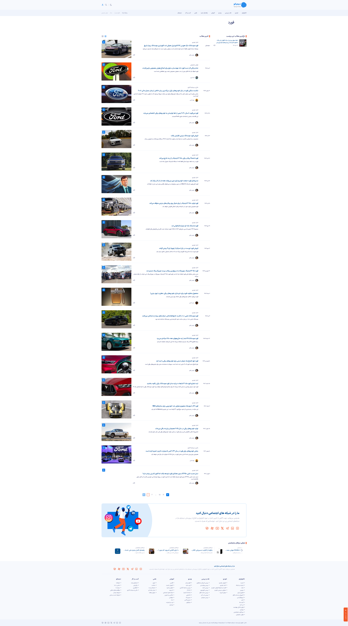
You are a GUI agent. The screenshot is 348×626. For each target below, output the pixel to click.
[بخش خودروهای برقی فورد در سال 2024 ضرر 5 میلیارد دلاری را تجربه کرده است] (116, 454)
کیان (242, 600)
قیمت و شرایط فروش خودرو (219, 588)
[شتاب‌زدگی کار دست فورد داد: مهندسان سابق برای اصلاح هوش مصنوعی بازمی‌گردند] (116, 71)
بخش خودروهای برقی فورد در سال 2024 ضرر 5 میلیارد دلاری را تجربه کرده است (172, 451)
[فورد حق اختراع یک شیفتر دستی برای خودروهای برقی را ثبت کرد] (116, 364)
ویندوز (171, 605)
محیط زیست (152, 588)
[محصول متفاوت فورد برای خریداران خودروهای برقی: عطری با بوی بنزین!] (116, 297)
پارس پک (208, 623)
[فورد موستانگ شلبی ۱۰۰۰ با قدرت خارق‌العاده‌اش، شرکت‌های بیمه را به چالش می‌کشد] (116, 319)
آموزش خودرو (222, 583)
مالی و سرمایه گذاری (193, 87)
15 (159, 495)
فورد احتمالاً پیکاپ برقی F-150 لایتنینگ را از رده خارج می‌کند (178, 158)
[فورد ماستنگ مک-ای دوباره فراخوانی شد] (116, 229)
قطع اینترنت (117, 13)
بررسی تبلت (205, 588)
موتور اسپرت (223, 593)
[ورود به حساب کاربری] (103, 5)
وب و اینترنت (169, 602)
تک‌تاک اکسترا (187, 593)
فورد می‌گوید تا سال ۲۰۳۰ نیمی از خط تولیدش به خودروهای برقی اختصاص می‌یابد (170, 113)
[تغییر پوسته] (111, 5)
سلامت (153, 585)
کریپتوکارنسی (240, 597)
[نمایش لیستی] (105, 36)
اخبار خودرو (195, 42)
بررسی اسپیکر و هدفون (202, 583)
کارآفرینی (135, 588)
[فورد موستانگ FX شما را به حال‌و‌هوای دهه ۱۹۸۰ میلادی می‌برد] (116, 342)
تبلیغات (118, 583)
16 (163, 495)
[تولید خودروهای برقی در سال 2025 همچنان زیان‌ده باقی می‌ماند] (116, 432)
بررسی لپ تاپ (204, 595)
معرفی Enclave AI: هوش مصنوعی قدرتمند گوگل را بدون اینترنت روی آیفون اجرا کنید (235, 550)
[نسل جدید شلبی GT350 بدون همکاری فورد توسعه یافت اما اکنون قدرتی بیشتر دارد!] (116, 477)
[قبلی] (241, 550)
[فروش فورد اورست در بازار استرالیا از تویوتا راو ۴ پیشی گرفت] (116, 252)
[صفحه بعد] (167, 494)
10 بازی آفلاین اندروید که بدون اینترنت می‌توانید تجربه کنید (168, 550)
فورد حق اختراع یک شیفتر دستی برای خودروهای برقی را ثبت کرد (177, 361)
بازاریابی (135, 585)
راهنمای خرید (204, 13)
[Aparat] (212, 528)
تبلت (242, 588)
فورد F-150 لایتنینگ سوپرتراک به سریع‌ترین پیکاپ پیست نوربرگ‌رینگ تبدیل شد (172, 271)
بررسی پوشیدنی (204, 585)
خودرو (236, 13)
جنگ (111, 13)
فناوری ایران (240, 593)
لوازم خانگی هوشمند (238, 607)
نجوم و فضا (152, 593)
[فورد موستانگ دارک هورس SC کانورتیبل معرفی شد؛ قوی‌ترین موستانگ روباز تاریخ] (116, 49)
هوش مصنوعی (105, 13)
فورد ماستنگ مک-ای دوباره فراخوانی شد (184, 226)
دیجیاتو (180, 13)
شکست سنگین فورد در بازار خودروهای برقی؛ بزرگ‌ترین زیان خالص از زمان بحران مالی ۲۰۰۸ (168, 90)
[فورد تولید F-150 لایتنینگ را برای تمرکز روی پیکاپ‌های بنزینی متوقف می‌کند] (116, 207)
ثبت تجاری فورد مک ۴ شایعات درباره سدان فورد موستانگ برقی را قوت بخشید (172, 383)
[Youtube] (217, 528)
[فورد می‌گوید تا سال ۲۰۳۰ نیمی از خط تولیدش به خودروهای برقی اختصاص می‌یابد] (116, 116)
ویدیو (219, 13)
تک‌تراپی (188, 595)
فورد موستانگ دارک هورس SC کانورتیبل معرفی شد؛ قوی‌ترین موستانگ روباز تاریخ (171, 45)
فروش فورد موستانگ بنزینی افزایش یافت (184, 136)
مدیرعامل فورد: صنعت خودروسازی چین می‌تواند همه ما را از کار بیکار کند (174, 181)
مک (172, 600)
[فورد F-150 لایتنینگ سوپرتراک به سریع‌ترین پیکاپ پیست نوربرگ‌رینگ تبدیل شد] (116, 274)
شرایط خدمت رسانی (115, 595)
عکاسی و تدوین (169, 595)
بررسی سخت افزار (203, 593)
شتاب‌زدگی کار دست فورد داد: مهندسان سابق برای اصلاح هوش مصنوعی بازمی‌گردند (170, 68)
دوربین (242, 590)
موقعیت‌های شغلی (115, 590)
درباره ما (118, 588)
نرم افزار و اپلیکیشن (241, 548)
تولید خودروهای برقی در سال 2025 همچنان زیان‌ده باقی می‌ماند (176, 428)
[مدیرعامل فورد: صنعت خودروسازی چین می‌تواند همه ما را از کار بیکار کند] (116, 184)
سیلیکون (188, 602)
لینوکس (171, 597)
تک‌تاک (189, 590)
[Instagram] (237, 528)
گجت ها (241, 602)
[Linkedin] (232, 528)
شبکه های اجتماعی (168, 593)
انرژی (154, 583)
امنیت (242, 583)
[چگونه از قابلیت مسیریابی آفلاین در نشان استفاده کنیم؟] (185, 551)
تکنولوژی (244, 13)
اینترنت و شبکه (240, 585)
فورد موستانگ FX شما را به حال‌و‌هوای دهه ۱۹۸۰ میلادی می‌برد (177, 338)
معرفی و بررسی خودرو (220, 590)
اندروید (171, 590)
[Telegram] (227, 528)
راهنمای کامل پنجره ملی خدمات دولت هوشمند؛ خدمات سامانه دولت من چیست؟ (134, 550)
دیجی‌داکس (187, 600)
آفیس (171, 583)
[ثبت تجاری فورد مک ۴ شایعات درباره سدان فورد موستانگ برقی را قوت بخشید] (116, 387)
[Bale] (207, 528)
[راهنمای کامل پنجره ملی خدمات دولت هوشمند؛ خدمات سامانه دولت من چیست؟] (117, 551)
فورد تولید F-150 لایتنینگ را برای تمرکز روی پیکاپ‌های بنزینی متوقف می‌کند (173, 203)
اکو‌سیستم (188, 583)
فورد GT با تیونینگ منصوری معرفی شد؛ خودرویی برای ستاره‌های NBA (175, 406)
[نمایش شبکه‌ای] (103, 36)
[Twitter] (222, 528)
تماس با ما (117, 585)
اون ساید (188, 585)
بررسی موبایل (204, 597)
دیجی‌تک (188, 597)
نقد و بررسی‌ (228, 13)
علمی (195, 13)
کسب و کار (188, 13)
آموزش (213, 13)
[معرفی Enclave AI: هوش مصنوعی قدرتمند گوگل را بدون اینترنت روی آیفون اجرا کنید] (219, 551)
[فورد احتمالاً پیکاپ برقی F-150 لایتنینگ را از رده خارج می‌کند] (116, 162)
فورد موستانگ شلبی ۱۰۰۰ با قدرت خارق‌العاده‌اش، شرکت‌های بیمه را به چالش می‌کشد (170, 316)
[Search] (106, 5)
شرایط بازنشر (116, 593)
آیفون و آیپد (170, 588)
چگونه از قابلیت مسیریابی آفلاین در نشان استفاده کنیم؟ (201, 550)
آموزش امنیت (169, 585)
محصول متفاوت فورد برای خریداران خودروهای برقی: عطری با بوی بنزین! (174, 293)
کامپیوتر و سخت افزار (238, 595)
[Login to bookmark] (103, 42)
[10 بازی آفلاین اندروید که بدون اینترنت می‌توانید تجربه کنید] (151, 551)
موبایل (242, 610)
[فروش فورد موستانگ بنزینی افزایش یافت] (116, 139)
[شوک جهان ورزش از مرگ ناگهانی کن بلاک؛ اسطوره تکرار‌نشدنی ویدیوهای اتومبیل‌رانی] (242, 43)
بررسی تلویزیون (204, 590)
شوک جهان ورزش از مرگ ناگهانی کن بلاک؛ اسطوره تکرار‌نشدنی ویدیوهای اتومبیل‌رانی (227, 41)
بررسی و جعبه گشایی (185, 588)
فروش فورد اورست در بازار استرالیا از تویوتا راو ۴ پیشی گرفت (178, 248)
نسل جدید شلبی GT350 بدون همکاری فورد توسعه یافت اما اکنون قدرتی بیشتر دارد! (170, 473)
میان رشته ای (151, 590)
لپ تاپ (242, 605)
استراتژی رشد (134, 583)
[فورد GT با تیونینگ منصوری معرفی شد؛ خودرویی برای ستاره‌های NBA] (116, 409)
